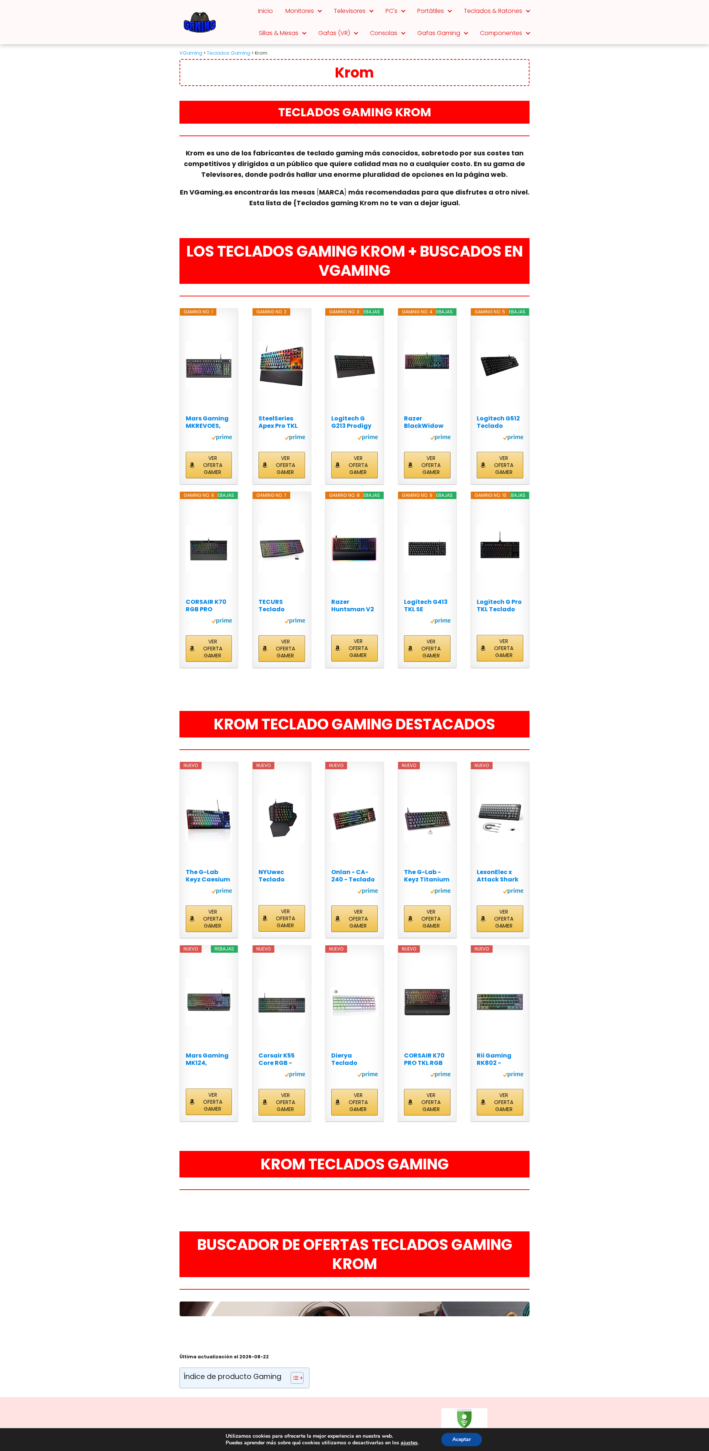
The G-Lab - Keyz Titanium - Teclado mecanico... (426, 876)
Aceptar (461, 1439)
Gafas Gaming (438, 33)
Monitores (299, 11)
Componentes (501, 33)
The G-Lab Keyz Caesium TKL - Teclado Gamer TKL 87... (208, 876)
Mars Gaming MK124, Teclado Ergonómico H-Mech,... (207, 1059)
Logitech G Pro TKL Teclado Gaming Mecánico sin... (500, 605)
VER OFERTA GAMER (212, 465)
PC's (391, 11)
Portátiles (430, 11)
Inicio (265, 11)
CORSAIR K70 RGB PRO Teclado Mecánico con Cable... (208, 605)
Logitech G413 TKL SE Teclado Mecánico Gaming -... (426, 605)
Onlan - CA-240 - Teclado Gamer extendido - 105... (353, 876)
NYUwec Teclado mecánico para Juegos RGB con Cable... (278, 876)
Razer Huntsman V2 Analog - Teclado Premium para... (352, 605)
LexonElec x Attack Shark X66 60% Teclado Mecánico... (497, 876)
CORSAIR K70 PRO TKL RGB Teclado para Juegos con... (425, 1059)
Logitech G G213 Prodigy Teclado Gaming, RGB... (354, 422)
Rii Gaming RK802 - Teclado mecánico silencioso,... (496, 1059)
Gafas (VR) (334, 33)
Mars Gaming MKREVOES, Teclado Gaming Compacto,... (207, 422)
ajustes (409, 1443)
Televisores (350, 11)
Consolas (383, 33)
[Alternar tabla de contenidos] (293, 1378)
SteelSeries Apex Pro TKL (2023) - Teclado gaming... (278, 422)
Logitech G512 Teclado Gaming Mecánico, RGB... (498, 422)
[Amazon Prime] (222, 438)
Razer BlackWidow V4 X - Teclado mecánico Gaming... (426, 422)
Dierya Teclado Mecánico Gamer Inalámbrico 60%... (350, 1059)
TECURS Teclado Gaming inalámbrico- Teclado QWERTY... (279, 605)
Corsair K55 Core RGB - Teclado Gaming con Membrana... (278, 1059)
